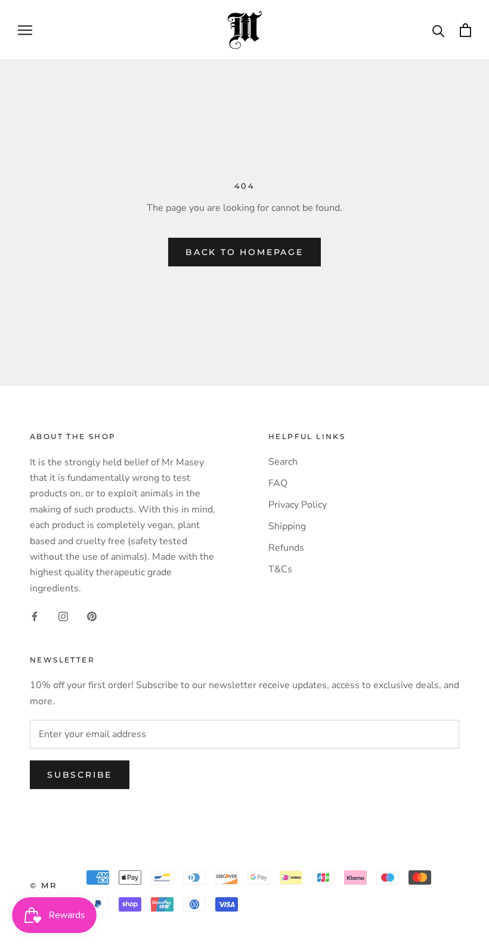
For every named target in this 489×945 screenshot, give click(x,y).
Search (283, 461)
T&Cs (280, 569)
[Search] (438, 30)
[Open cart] (465, 30)
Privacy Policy (297, 504)
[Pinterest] (92, 616)
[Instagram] (63, 616)
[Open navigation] (25, 30)
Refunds (286, 547)
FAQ (277, 483)
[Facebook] (34, 616)
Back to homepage (244, 252)
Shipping (287, 526)
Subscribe (79, 774)
